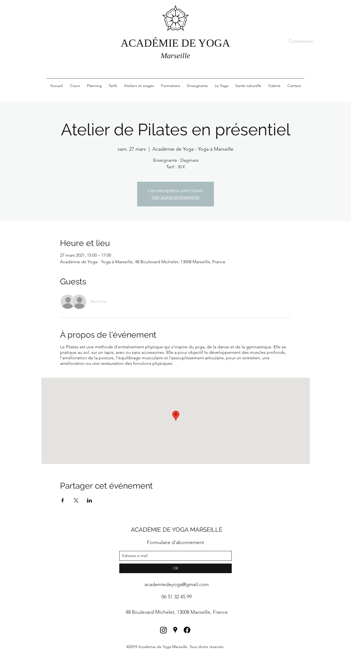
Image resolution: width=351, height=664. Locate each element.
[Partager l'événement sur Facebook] (62, 500)
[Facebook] (187, 630)
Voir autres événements (176, 197)
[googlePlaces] (175, 630)
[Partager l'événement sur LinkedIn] (89, 500)
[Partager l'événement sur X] (76, 500)
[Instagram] (163, 630)
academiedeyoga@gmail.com (177, 584)
